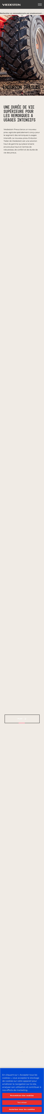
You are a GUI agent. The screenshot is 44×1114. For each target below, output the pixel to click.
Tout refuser (22, 1102)
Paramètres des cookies (22, 1095)
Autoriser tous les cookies (22, 1109)
